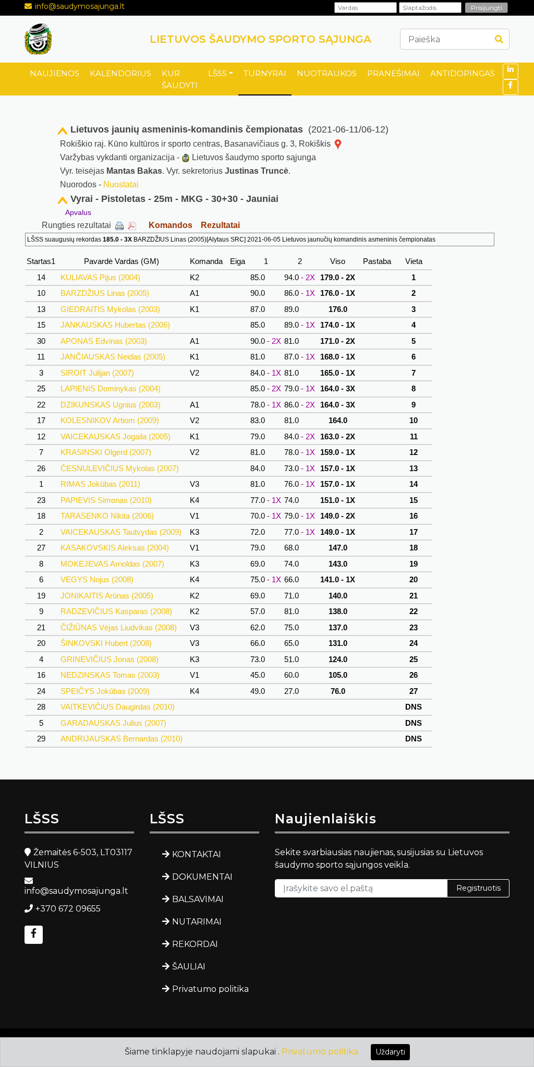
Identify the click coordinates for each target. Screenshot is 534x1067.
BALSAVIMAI (198, 899)
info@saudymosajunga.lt (80, 6)
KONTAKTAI (196, 854)
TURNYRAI (265, 73)
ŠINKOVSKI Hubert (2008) (106, 643)
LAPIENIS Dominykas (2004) (110, 388)
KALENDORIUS (120, 73)
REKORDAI (195, 944)
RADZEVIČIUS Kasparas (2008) (116, 611)
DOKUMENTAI (202, 877)
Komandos (170, 225)
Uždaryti (390, 1052)
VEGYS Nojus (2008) (97, 579)
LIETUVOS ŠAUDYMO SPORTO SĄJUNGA (260, 39)
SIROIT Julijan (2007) (97, 372)
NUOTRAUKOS (327, 73)
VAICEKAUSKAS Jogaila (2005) (115, 436)
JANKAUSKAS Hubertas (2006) (115, 324)
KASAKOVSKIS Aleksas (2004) (114, 547)
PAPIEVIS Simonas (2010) (106, 500)
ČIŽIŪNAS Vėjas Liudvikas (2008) (118, 627)
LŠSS (217, 73)
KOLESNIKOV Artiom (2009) (109, 420)
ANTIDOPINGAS (462, 73)
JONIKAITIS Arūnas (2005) (106, 595)
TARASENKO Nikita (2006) (107, 515)
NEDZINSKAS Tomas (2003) (110, 674)
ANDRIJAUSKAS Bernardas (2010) (121, 738)
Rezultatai (220, 225)
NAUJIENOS (54, 73)
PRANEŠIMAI (393, 73)
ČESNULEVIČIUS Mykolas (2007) (119, 468)
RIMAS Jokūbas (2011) (100, 483)
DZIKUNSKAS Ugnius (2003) (110, 404)
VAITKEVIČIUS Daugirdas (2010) (117, 706)
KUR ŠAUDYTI (180, 79)
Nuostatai (121, 184)
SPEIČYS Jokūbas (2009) (105, 691)
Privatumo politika (210, 989)
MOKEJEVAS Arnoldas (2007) (112, 563)
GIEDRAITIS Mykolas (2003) (110, 309)
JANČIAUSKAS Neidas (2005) (112, 356)
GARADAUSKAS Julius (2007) (113, 722)
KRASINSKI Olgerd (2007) (105, 452)
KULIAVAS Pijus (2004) (100, 277)
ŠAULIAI (188, 967)
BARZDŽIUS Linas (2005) (104, 293)
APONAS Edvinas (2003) (103, 341)
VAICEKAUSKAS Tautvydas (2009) (121, 531)
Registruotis (478, 888)
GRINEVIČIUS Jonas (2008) (109, 659)
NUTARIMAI (197, 922)
